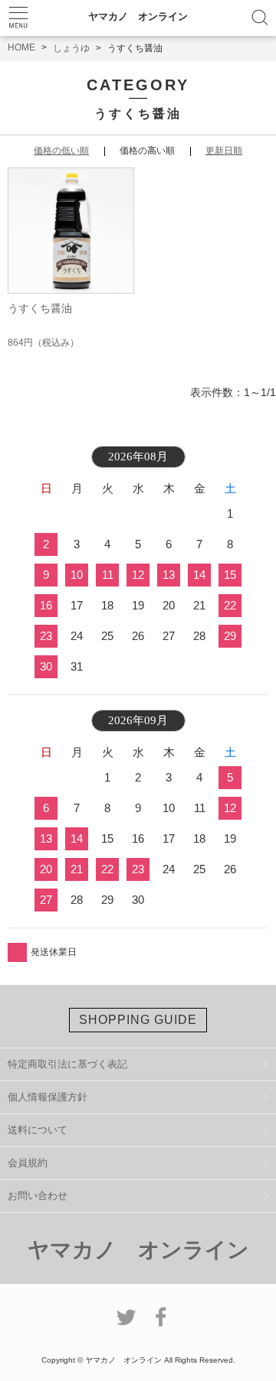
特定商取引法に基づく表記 (67, 1064)
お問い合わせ (37, 1195)
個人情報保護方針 (47, 1097)
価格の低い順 (61, 150)
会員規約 (28, 1162)
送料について (37, 1130)
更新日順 (223, 150)
